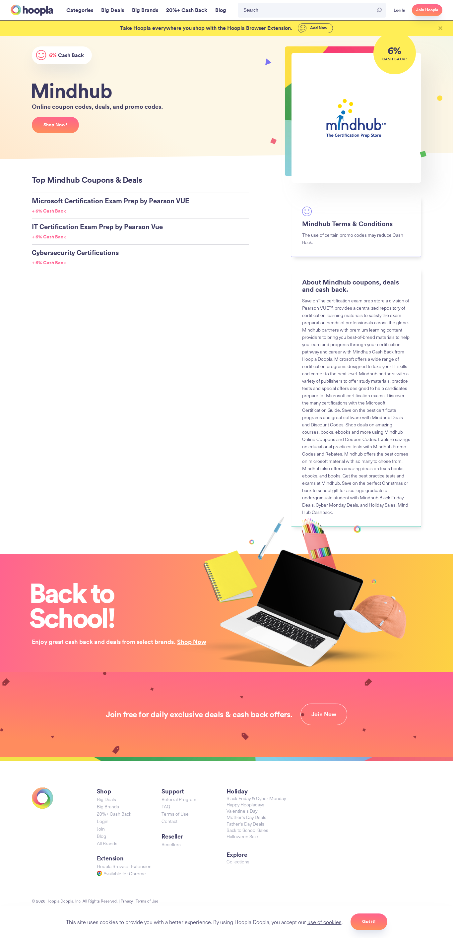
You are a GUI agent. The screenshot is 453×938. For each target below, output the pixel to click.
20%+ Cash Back (114, 813)
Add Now (318, 28)
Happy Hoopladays (245, 804)
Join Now (323, 714)
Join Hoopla (427, 10)
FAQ (166, 806)
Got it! (369, 921)
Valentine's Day (242, 811)
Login (102, 821)
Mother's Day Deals (246, 817)
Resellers (171, 844)
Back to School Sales (247, 830)
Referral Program (179, 799)
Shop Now (191, 642)
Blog (101, 836)
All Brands (107, 843)
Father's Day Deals (245, 824)
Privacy (127, 901)
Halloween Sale (242, 836)
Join (101, 829)
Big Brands (108, 806)
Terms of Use (175, 813)
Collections (238, 861)
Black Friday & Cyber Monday (256, 798)
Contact (169, 821)
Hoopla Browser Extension (124, 866)
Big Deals (106, 799)
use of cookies (324, 922)
